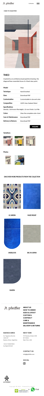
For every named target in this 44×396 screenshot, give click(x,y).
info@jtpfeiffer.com (28, 354)
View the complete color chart (30, 113)
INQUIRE (35, 127)
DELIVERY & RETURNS (31, 326)
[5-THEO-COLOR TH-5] (19, 141)
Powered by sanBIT (28, 386)
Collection (31, 3)
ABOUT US (27, 307)
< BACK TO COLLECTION (10, 11)
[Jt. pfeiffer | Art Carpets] (8, 3)
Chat (37, 389)
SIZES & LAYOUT (29, 313)
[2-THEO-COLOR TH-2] (30, 141)
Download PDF (25, 95)
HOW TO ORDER (29, 310)
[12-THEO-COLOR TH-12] (8, 141)
